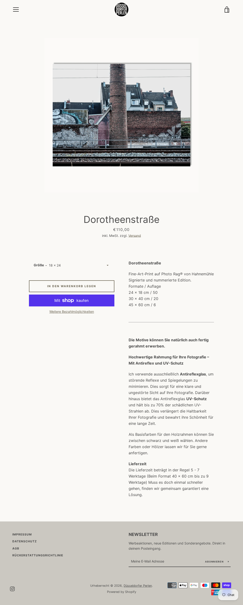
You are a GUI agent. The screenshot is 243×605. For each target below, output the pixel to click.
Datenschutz (24, 541)
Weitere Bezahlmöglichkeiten (71, 312)
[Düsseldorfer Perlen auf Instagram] (12, 588)
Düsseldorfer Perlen (138, 585)
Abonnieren (214, 561)
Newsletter (143, 534)
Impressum (22, 534)
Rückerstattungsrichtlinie (37, 555)
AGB (15, 548)
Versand (134, 236)
